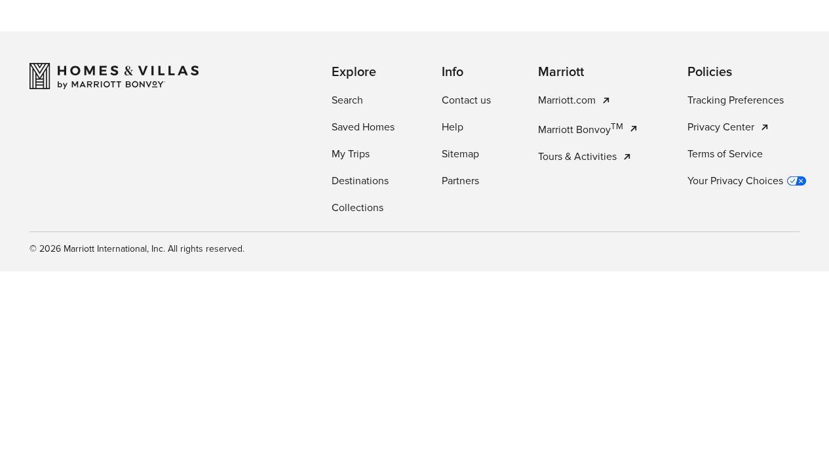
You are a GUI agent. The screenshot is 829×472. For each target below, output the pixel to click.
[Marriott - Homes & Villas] (114, 76)
